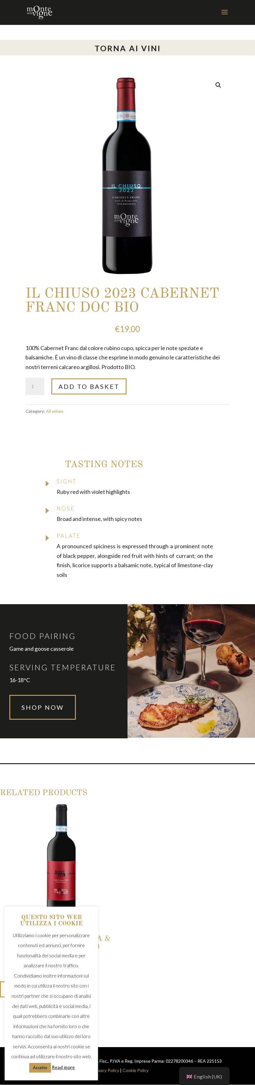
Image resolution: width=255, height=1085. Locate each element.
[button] (218, 85)
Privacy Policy (106, 1070)
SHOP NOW (42, 707)
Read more (63, 1067)
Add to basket (88, 386)
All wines (54, 411)
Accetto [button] (40, 1067)
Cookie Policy (136, 1070)
